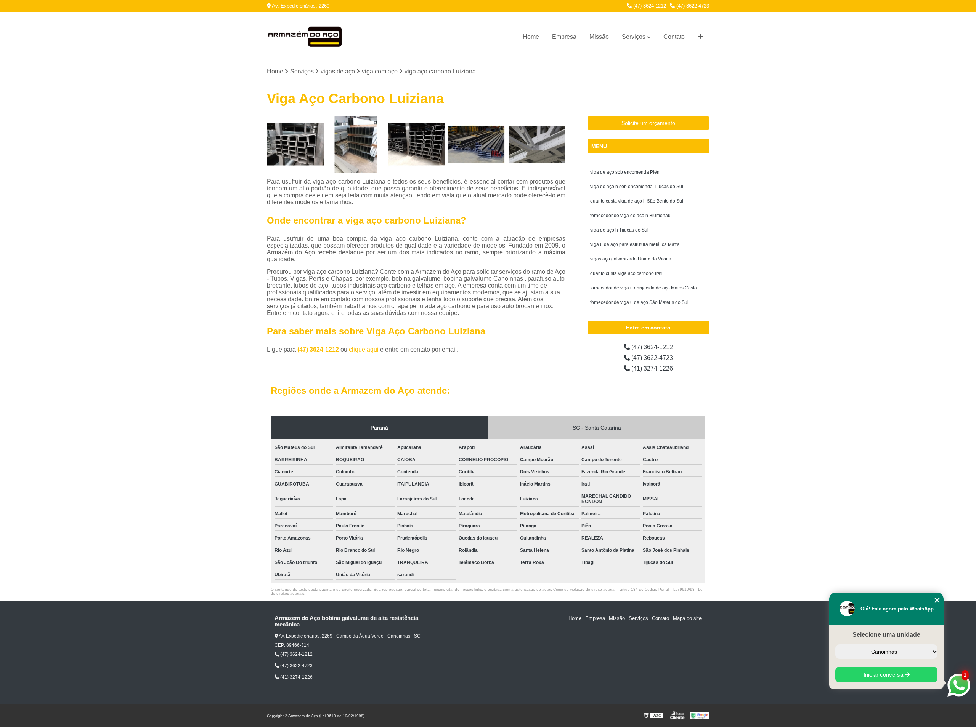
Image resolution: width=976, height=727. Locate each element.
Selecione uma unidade (886, 634)
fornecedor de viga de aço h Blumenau (630, 215)
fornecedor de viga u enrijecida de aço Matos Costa (643, 288)
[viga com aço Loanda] (295, 144)
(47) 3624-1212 (649, 6)
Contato (674, 37)
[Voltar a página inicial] (305, 36)
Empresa (564, 37)
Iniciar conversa (884, 674)
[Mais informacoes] (700, 37)
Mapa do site (687, 618)
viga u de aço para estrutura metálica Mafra (635, 244)
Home (531, 37)
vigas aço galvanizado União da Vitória (630, 259)
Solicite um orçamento (648, 123)
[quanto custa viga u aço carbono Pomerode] (476, 144)
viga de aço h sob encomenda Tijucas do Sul (636, 186)
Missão (599, 37)
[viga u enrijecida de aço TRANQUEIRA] (416, 144)
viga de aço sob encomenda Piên (625, 172)
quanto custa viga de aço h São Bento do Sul (636, 201)
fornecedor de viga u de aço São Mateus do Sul (639, 302)
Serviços (633, 37)
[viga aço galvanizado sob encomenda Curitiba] (355, 144)
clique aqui (364, 349)
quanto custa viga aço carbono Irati (626, 273)
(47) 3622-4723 (692, 6)
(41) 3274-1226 (651, 368)
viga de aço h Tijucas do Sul (619, 230)
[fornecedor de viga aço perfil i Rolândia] (537, 144)
